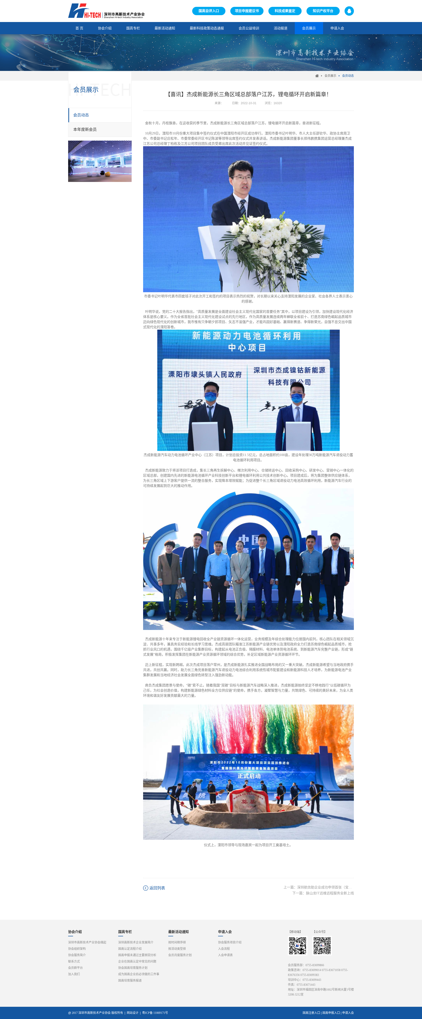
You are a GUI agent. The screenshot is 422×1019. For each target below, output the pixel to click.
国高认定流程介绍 (130, 949)
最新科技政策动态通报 (207, 28)
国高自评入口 (209, 11)
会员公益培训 (249, 28)
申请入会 (337, 28)
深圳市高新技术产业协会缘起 (87, 942)
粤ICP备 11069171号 (156, 1013)
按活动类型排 (177, 949)
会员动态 (348, 76)
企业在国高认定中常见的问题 (137, 961)
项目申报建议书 (247, 11)
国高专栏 (133, 28)
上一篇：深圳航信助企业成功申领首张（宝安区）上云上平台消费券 (319, 887)
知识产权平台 (323, 11)
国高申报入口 (331, 1013)
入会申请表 (225, 955)
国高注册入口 (311, 1013)
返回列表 (157, 888)
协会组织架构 (77, 949)
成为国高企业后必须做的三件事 (138, 974)
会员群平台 (75, 968)
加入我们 (74, 974)
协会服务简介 (77, 955)
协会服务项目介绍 (230, 942)
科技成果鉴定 (285, 11)
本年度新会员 (85, 129)
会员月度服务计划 (180, 955)
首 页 (79, 28)
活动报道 (280, 28)
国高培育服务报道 (130, 980)
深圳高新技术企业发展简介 (135, 942)
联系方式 (74, 961)
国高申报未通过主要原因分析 (137, 955)
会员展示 (309, 28)
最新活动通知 (165, 28)
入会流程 (224, 949)
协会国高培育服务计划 (133, 968)
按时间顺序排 (177, 942)
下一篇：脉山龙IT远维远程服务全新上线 (323, 893)
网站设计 (132, 1013)
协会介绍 (105, 28)
